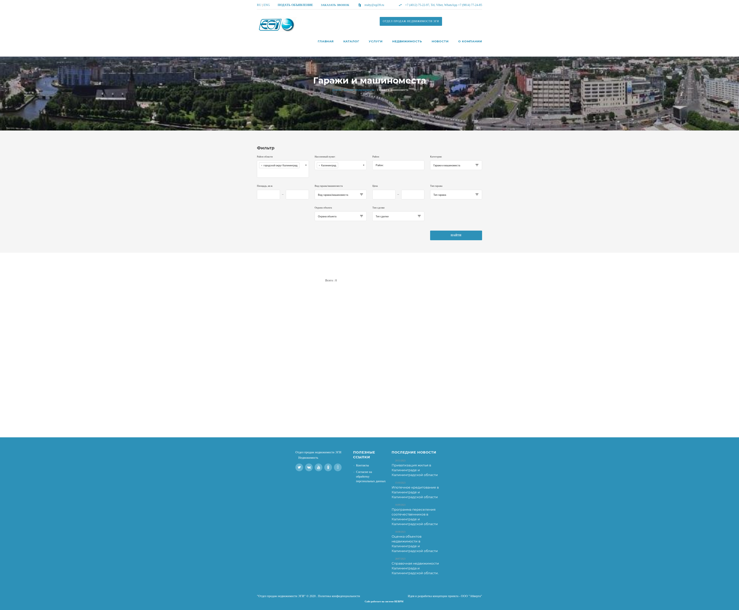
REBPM (398, 601)
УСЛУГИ (375, 41)
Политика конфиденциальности (339, 596)
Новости (440, 41)
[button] (335, 5)
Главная (326, 41)
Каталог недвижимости (359, 89)
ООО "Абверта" (471, 596)
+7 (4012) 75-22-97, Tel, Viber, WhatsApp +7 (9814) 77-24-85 (443, 5)
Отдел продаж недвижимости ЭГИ (318, 452)
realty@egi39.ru (374, 5)
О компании (470, 41)
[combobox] (283, 169)
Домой (336, 89)
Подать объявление (295, 5)
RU (259, 5)
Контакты (362, 465)
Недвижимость (407, 41)
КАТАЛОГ (351, 41)
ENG (266, 5)
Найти (456, 235)
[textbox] (263, 172)
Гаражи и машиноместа (392, 89)
